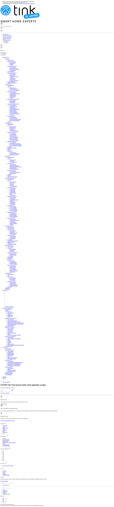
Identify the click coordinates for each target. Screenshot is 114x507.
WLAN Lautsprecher (14, 136)
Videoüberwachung (11, 91)
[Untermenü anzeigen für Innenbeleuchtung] (15, 187)
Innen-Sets (12, 184)
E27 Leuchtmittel (13, 208)
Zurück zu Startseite (6, 382)
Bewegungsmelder (13, 108)
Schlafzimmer (10, 316)
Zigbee (9, 339)
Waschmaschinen (13, 254)
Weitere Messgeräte (13, 285)
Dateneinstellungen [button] (6, 494)
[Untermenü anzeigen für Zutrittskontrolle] (14, 116)
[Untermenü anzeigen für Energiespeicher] (14, 235)
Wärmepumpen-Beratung (12, 176)
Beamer (9, 149)
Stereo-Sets (12, 128)
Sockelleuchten (13, 78)
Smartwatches (12, 279)
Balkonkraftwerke (11, 228)
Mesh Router (12, 271)
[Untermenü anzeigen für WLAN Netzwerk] (15, 265)
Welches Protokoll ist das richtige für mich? (16, 345)
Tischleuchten (12, 190)
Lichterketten (12, 204)
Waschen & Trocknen (12, 252)
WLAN (9, 342)
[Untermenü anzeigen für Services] (7, 347)
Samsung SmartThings (12, 332)
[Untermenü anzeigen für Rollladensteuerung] (16, 212)
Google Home (10, 330)
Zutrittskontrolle (11, 116)
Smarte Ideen (7, 311)
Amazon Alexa (10, 329)
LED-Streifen (12, 189)
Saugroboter (12, 250)
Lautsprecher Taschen (14, 154)
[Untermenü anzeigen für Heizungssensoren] (15, 170)
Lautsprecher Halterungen (15, 153)
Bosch (4, 428)
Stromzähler (10, 239)
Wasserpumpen (13, 70)
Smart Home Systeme (9, 327)
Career (4, 471)
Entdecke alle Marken (9, 306)
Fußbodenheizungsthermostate (15, 166)
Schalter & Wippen (13, 214)
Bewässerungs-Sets (13, 68)
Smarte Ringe (12, 280)
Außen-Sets (12, 185)
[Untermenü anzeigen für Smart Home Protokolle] (15, 336)
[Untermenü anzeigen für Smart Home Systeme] (14, 327)
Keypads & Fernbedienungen (15, 119)
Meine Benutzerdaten (8, 37)
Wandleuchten (12, 191)
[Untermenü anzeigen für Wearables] (12, 276)
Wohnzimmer (10, 314)
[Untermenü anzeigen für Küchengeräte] (14, 260)
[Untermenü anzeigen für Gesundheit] (10, 273)
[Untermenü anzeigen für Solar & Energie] (12, 226)
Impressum (5, 491)
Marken (4, 290)
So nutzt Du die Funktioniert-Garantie (7, 420)
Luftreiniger (10, 286)
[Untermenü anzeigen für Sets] (10, 86)
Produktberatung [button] (3, 404)
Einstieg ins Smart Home (10, 318)
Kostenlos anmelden (4, 481)
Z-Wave (9, 340)
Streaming (9, 146)
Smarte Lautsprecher (11, 132)
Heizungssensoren (11, 170)
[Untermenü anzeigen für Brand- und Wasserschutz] (18, 99)
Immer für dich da (8, 350)
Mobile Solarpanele (13, 232)
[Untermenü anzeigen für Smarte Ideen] (11, 311)
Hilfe (9, 356)
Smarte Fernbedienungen (14, 109)
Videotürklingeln (13, 95)
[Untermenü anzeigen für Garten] (9, 59)
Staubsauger (12, 251)
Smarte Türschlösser (14, 118)
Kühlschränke (10, 257)
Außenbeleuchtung (11, 196)
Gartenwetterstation (11, 81)
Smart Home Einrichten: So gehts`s (14, 321)
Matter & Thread (11, 344)
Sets (8, 86)
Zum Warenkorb (3, 52)
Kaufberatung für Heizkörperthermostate (15, 362)
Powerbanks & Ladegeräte (13, 240)
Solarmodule (10, 229)
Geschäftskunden (8, 374)
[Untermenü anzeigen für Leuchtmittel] (13, 205)
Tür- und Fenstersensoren (15, 113)
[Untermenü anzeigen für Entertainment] (11, 123)
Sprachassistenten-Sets (14, 131)
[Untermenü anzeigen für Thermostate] (13, 163)
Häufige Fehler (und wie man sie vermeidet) (16, 322)
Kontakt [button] (4, 438)
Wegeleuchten (12, 79)
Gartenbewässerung (11, 66)
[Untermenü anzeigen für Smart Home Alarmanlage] (18, 104)
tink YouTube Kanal (11, 371)
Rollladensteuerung (11, 212)
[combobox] (5, 26)
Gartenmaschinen (11, 71)
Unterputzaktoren (13, 215)
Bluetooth (9, 341)
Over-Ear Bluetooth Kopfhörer (16, 144)
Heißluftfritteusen (13, 262)
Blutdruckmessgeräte (14, 284)
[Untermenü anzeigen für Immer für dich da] (13, 350)
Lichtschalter (12, 221)
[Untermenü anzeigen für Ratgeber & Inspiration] (12, 308)
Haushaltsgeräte (8, 245)
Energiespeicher (11, 235)
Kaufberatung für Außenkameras (14, 365)
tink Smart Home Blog (12, 370)
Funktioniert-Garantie (12, 358)
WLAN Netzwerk (11, 265)
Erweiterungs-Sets (13, 162)
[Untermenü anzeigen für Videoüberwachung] (16, 91)
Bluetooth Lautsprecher (14, 140)
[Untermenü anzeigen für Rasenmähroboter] (15, 61)
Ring (4, 433)
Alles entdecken (11, 60)
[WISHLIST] (57, 45)
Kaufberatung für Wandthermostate (14, 363)
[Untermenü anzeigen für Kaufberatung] (11, 360)
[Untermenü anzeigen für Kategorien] (8, 57)
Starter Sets (12, 182)
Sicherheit (7, 84)
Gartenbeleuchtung (11, 73)
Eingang (9, 313)
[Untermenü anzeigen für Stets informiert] (12, 367)
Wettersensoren (13, 173)
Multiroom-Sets (13, 127)
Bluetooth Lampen (13, 210)
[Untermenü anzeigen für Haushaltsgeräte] (12, 245)
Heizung (6, 156)
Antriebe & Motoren (14, 216)
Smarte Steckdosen (13, 111)
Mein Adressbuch (7, 38)
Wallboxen (10, 242)
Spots (11, 194)
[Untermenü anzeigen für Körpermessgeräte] (15, 281)
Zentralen (12, 114)
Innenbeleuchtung (11, 187)
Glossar (4, 493)
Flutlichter (12, 77)
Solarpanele (12, 231)
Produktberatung (11, 353)
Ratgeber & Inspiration (7, 308)
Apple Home (10, 331)
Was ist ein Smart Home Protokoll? (14, 338)
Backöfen (9, 259)
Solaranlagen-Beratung (12, 244)
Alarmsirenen (12, 107)
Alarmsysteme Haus (14, 88)
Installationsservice (8, 372)
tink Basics (7, 288)
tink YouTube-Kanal (9, 346)
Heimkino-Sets (13, 129)
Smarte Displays (13, 135)
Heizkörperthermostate (14, 165)
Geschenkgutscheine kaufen (8, 465)
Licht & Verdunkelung (9, 178)
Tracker (9, 121)
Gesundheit (7, 273)
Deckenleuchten (13, 192)
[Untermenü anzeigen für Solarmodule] (13, 229)
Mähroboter (12, 63)
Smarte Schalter (13, 110)
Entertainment (7, 123)
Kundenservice (10, 352)
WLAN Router (13, 268)
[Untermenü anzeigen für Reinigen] (12, 248)
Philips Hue (5, 432)
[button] (57, 35)
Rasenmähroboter (11, 61)
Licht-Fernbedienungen (14, 220)
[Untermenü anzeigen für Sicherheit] (10, 84)
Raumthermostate (13, 167)
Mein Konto (6, 34)
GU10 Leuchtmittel (13, 209)
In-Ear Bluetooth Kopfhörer (15, 143)
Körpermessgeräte (11, 281)
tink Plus (9, 369)
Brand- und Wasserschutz (12, 99)
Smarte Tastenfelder (13, 112)
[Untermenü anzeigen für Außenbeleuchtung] (16, 196)
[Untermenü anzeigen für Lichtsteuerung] (14, 218)
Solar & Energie (8, 225)
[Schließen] (4, 54)
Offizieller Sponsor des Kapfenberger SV (27, 3)
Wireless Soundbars (13, 138)
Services (4, 347)
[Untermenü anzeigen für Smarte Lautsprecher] (16, 132)
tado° (4, 431)
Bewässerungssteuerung (14, 69)
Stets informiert (8, 366)
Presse (4, 472)
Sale (3, 378)
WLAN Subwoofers (14, 137)
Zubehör (11, 64)
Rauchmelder (12, 101)
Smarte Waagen (13, 283)
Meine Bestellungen (8, 35)
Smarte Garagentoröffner (14, 120)
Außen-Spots (12, 75)
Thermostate (10, 163)
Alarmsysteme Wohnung (14, 90)
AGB (4, 489)
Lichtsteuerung (10, 218)
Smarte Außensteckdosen (12, 82)
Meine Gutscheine (7, 39)
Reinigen (9, 247)
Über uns (4, 470)
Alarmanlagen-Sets (13, 106)
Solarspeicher (12, 238)
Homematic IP (5, 427)
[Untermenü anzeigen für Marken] (7, 290)
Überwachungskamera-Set (15, 93)
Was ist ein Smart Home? (12, 320)
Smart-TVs (10, 150)
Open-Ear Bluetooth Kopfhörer (16, 145)
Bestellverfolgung (11, 354)
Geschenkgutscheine (9, 373)
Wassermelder (12, 102)
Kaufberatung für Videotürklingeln (14, 364)
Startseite (7, 393)
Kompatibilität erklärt (12, 325)
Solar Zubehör (12, 234)
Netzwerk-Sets (12, 267)
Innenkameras (12, 96)
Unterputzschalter (13, 222)
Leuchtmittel (10, 205)
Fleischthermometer (13, 263)
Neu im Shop (7, 289)
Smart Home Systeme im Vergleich (14, 335)
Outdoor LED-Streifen (14, 80)
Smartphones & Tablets (12, 147)
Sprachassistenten (13, 134)
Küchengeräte (10, 260)
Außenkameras (13, 94)
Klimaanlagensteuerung (14, 168)
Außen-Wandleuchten (14, 76)
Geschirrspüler (10, 258)
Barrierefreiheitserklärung (12, 357)
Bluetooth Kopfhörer (11, 141)
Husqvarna (5, 429)
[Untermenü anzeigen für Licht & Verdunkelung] (15, 178)
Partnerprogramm (6, 475)
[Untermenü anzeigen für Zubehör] (12, 151)
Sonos (4, 426)
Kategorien (5, 57)
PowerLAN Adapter (14, 270)
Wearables (9, 276)
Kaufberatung (7, 360)
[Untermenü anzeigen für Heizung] (9, 156)
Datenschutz (5, 490)
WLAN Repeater (13, 269)
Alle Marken (5, 425)
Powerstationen (13, 237)
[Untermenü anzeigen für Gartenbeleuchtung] (16, 73)
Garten (6, 58)
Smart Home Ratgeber (9, 326)
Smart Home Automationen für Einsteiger (15, 323)
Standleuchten (12, 195)
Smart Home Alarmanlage (12, 104)
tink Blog (7, 310)
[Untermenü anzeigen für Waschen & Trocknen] (17, 252)
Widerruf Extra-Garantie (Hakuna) (9, 442)
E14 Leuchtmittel (13, 207)
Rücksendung (10, 355)
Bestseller (4, 376)
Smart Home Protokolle (9, 336)
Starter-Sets (12, 160)
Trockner (11, 256)
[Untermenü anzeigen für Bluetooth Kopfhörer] (16, 141)
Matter (9, 333)
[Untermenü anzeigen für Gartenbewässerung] (16, 66)
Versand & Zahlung (6, 445)
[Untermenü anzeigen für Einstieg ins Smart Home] (15, 318)
